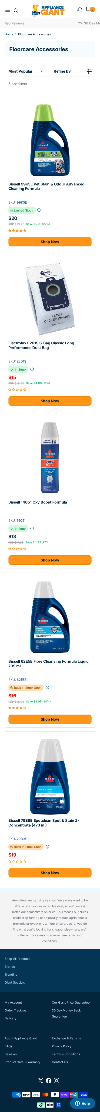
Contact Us (60, 1062)
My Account (13, 1002)
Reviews (11, 1054)
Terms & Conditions (66, 1054)
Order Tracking (15, 1010)
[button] (8, 10)
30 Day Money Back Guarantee (66, 1013)
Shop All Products (17, 959)
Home (9, 34)
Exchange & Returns (66, 1038)
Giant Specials (15, 982)
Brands (10, 966)
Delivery (10, 1018)
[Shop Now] (50, 140)
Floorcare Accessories (34, 34)
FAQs (8, 1046)
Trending (11, 974)
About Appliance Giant (21, 1038)
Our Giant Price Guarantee (71, 1002)
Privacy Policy (61, 1046)
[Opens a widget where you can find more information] (82, 1104)
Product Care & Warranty (22, 1062)
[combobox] (20, 10)
